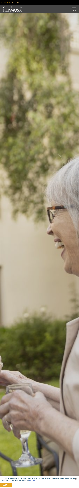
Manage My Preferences (6, 485)
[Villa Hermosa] (12, 9)
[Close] (76, 479)
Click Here (32, 480)
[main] (39, 482)
